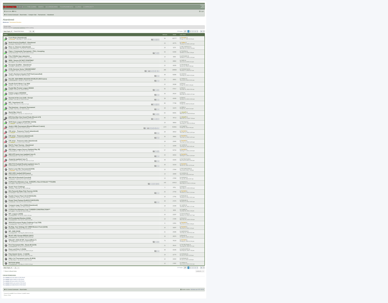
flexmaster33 (13, 80)
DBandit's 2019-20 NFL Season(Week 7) (22, 240)
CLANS (78, 7)
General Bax (184, 214)
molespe (183, 177)
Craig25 (12, 62)
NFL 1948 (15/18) (14, 231)
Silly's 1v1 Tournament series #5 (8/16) (22, 258)
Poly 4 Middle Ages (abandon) (19, 56)
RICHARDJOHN (185, 169)
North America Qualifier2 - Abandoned (22, 42)
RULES (202, 7)
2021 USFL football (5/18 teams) (20, 173)
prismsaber (13, 57)
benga (183, 186)
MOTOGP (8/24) (14, 263)
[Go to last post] (187, 37)
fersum (183, 218)
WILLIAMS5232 (14, 48)
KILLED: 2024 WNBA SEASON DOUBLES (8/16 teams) (28, 79)
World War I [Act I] (15, 112)
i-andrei (12, 146)
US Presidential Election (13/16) (20, 218)
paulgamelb (13, 215)
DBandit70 (15, 241)
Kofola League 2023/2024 (17, 93)
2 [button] (190, 31)
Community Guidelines (19, 28)
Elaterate (12, 197)
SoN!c (183, 60)
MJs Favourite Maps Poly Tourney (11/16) (23, 191)
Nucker (12, 188)
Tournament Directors (15, 22)
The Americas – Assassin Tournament (22, 107)
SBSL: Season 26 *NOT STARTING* (21, 60)
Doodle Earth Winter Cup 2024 (19, 84)
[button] (185, 31)
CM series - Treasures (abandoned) (21, 136)
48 (152, 128)
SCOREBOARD (52, 7)
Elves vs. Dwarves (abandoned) (20, 47)
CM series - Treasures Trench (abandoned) (23, 131)
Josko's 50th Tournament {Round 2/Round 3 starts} (27, 126)
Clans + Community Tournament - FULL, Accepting (26, 51)
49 (154, 128)
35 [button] (201, 31)
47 (150, 128)
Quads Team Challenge (17, 187)
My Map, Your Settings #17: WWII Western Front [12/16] (28, 227)
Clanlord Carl (185, 69)
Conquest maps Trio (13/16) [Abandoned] (23, 205)
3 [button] (192, 31)
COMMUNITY (88, 7)
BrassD (183, 235)
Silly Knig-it (13, 255)
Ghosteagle (184, 64)
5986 (11, 109)
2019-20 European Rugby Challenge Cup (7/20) (25, 222)
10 (154, 71)
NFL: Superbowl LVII (16, 102)
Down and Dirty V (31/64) (17, 249)
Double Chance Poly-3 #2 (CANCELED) (22, 196)
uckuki (12, 75)
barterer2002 (13, 250)
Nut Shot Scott (14, 53)
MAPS (40, 7)
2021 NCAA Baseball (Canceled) (20, 177)
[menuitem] (14, 11)
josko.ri (12, 128)
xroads (12, 44)
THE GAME (31, 7)
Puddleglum (13, 113)
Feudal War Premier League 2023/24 (21, 88)
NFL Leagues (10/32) (16, 214)
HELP (203, 6)
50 (156, 128)
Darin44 (183, 131)
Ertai (11, 85)
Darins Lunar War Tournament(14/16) (21, 169)
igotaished (184, 231)
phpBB (11, 293)
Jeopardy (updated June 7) (18, 159)
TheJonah (184, 122)
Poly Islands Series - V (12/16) (19, 254)
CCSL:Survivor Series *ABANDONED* (22, 69)
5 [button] (197, 31)
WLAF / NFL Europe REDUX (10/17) (21, 235)
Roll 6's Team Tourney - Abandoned (21, 145)
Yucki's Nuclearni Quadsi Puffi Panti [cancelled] (25, 74)
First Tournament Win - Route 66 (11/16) (22, 245)
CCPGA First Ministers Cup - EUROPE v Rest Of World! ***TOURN (32, 182)
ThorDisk (183, 51)
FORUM (202, 5)
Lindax (183, 42)
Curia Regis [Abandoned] (17, 38)
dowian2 (12, 179)
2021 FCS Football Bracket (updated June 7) (24, 164)
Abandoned (8, 19)
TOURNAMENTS (66, 7)
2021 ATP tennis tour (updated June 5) (22, 154)
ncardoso (184, 173)
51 (158, 128)
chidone (183, 78)
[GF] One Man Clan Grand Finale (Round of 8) (25, 117)
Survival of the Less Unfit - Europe (21, 98)
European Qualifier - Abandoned (20, 65)
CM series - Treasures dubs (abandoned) (23, 141)
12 (158, 71)
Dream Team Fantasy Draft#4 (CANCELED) (24, 200)
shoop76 (183, 112)
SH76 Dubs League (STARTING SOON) (22, 122)
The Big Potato (185, 244)
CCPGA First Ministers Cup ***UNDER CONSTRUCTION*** (29, 209)
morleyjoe (13, 192)
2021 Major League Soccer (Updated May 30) (24, 149)
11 (156, 71)
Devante (12, 39)
